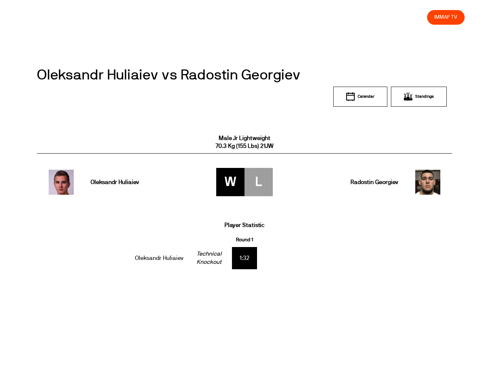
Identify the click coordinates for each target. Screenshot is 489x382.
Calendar (366, 96)
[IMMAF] (41, 17)
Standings (424, 96)
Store (415, 17)
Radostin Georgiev (374, 182)
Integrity (388, 17)
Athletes (358, 17)
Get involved (295, 17)
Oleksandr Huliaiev (115, 182)
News (211, 17)
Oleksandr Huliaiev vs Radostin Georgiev (169, 75)
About (262, 17)
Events (237, 17)
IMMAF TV (445, 17)
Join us (328, 17)
